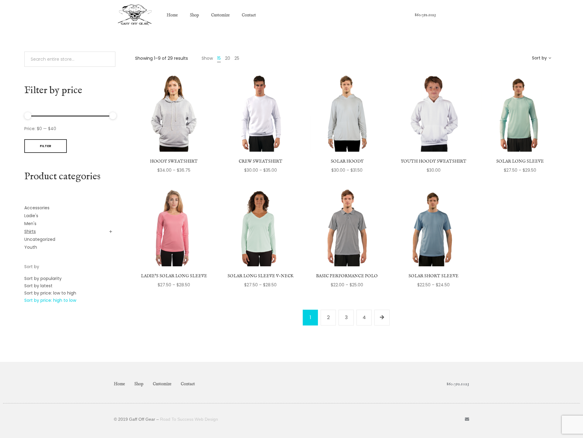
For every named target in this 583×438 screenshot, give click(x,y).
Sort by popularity (43, 278)
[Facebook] (457, 419)
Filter (45, 145)
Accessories (36, 208)
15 (219, 58)
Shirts (30, 231)
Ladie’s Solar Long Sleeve (174, 276)
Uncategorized (39, 239)
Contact (249, 15)
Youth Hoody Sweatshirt (433, 161)
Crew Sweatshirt (260, 161)
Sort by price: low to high (50, 293)
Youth (30, 247)
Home (172, 15)
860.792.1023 (425, 15)
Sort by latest (38, 286)
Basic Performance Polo (347, 276)
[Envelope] (467, 419)
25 (236, 58)
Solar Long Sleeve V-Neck (260, 276)
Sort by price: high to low (50, 300)
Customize (220, 15)
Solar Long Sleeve (520, 161)
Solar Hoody (347, 161)
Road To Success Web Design (189, 419)
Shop (194, 15)
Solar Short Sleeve (433, 276)
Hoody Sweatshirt (174, 161)
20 (227, 58)
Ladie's (31, 216)
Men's (30, 224)
